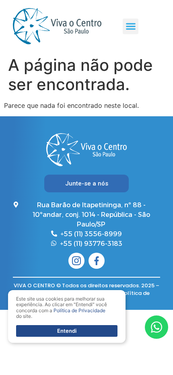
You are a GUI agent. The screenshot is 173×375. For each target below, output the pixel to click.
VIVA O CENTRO (34, 285)
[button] (130, 26)
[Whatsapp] (156, 327)
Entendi (66, 331)
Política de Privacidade (79, 310)
